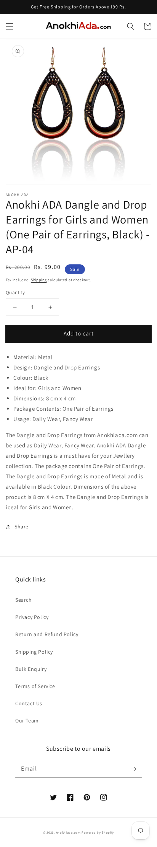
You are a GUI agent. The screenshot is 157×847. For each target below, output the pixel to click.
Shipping (39, 279)
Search (23, 599)
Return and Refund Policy (46, 634)
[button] (9, 26)
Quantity (15, 292)
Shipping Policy (34, 651)
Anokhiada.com (68, 832)
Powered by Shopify (98, 832)
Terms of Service (35, 686)
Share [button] (21, 526)
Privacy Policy (31, 617)
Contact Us (28, 703)
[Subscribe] (133, 768)
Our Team (27, 720)
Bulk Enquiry (30, 669)
